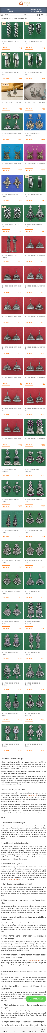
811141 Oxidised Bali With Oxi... (11, 73)
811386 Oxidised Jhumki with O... (12, 439)
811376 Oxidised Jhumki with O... (35, 317)
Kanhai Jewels (33, 795)
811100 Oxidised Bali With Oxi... (34, 42)
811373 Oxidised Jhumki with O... (12, 287)
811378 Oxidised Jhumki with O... (35, 348)
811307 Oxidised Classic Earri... (10, 623)
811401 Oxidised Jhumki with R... (12, 165)
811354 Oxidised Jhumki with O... (35, 439)
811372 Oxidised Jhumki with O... (35, 256)
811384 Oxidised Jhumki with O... (12, 409)
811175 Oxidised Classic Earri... (10, 531)
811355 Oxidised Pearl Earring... (10, 470)
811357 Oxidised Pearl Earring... (33, 470)
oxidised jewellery (13, 879)
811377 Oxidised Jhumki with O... (12, 348)
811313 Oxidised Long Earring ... (32, 684)
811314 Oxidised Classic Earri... (10, 714)
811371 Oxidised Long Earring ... (9, 256)
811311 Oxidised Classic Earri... (10, 684)
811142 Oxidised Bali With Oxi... (34, 73)
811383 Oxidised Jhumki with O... (35, 378)
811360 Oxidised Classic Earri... (33, 226)
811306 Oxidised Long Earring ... (32, 592)
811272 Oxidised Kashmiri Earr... (11, 562)
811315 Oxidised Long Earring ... (32, 714)
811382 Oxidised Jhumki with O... (12, 378)
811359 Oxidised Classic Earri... (33, 501)
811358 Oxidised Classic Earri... (10, 501)
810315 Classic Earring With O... (35, 103)
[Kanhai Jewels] (25, 3)
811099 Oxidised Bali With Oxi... (11, 42)
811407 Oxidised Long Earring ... (32, 134)
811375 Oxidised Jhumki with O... (12, 317)
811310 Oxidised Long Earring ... (32, 653)
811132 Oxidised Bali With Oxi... (11, 226)
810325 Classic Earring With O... (12, 103)
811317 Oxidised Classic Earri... (33, 745)
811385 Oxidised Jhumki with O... (35, 409)
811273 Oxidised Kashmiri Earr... (34, 562)
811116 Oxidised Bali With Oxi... (34, 195)
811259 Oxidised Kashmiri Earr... (34, 531)
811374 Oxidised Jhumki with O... (35, 287)
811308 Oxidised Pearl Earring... (33, 623)
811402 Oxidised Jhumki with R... (35, 165)
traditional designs (34, 961)
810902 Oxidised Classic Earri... (10, 195)
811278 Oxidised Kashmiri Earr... (11, 592)
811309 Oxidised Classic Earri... (10, 653)
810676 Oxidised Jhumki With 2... (12, 134)
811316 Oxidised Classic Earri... (10, 745)
